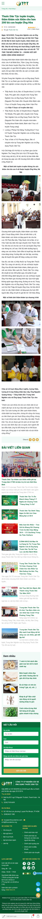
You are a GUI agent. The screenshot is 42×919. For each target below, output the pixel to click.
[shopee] (33, 867)
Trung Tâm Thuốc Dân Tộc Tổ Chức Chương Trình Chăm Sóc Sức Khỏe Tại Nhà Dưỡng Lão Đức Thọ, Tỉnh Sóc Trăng (29, 569)
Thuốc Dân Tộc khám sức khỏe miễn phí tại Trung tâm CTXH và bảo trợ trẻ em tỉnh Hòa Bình (19, 482)
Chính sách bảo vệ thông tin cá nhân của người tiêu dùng (31, 838)
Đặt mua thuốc (8, 837)
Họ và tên (7, 730)
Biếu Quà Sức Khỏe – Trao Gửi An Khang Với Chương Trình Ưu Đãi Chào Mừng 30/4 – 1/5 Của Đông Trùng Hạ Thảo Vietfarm (29, 530)
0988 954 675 (10, 890)
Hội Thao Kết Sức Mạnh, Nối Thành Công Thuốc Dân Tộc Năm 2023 (29, 590)
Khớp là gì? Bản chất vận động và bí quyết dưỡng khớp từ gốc (27, 699)
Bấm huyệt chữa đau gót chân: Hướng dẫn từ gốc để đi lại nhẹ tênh (28, 675)
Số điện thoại (8, 747)
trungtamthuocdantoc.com (13, 820)
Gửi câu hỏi (21, 771)
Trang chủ (5, 8)
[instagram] (24, 867)
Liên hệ (5, 843)
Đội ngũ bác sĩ (7, 833)
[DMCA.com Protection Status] (26, 873)
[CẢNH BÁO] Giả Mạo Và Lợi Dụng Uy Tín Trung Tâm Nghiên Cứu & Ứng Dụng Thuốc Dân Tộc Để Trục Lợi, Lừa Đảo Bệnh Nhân (29, 547)
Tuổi (5, 739)
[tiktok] (28, 867)
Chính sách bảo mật (31, 832)
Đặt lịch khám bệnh (9, 840)
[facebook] (24, 863)
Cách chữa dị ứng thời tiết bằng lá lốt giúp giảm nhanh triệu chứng (28, 711)
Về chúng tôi (7, 830)
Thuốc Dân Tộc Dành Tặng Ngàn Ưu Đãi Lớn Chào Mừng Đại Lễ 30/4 (29, 513)
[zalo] (28, 863)
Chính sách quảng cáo (31, 843)
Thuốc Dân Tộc (13, 30)
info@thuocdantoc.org (9, 822)
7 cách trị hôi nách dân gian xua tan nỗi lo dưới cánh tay (28, 663)
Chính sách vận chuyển (32, 852)
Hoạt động (12, 8)
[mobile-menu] (3, 3)
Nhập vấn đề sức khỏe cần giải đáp (16, 756)
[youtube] (33, 863)
